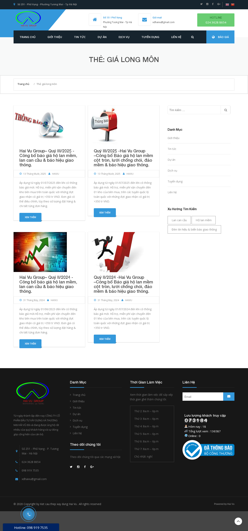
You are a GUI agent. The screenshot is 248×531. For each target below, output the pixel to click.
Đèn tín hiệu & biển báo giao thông (194, 229)
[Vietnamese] (232, 4)
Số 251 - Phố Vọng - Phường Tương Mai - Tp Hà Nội (47, 4)
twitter (201, 4)
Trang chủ (27, 37)
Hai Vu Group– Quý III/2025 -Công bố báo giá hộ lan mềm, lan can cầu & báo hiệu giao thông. (48, 157)
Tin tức (172, 149)
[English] (227, 4)
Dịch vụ (124, 37)
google (218, 4)
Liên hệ (176, 37)
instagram (207, 4)
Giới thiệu (54, 37)
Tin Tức (80, 37)
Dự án (102, 37)
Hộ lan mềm (204, 220)
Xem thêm (30, 217)
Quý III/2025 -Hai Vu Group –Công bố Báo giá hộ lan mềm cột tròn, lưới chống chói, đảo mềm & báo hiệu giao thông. (123, 157)
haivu (55, 173)
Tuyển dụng (150, 37)
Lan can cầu (179, 220)
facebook (213, 4)
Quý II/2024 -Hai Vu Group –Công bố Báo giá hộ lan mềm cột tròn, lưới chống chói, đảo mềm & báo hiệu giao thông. (123, 284)
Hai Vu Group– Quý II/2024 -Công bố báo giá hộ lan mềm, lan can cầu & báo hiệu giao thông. (48, 284)
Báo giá (223, 37)
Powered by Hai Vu (224, 504)
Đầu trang (238, 521)
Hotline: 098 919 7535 (31, 527)
